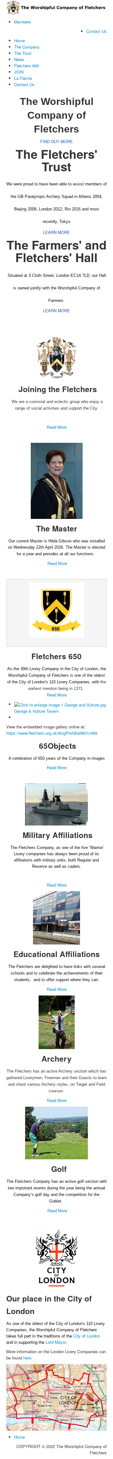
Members (22, 22)
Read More (57, 427)
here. (27, 1358)
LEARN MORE (56, 232)
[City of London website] (56, 1257)
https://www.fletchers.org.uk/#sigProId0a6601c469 (51, 733)
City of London (86, 1336)
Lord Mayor (56, 1342)
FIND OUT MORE (56, 141)
